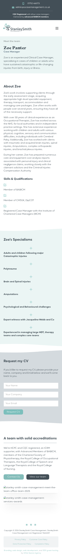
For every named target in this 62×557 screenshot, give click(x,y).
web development (30, 550)
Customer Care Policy (38, 539)
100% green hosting (50, 550)
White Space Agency (32, 553)
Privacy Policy (20, 539)
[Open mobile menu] (57, 28)
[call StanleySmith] (23, 3)
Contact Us (13, 477)
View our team (38, 477)
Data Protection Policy (22, 544)
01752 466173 (34, 3)
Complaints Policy (42, 544)
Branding (8, 550)
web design (17, 550)
